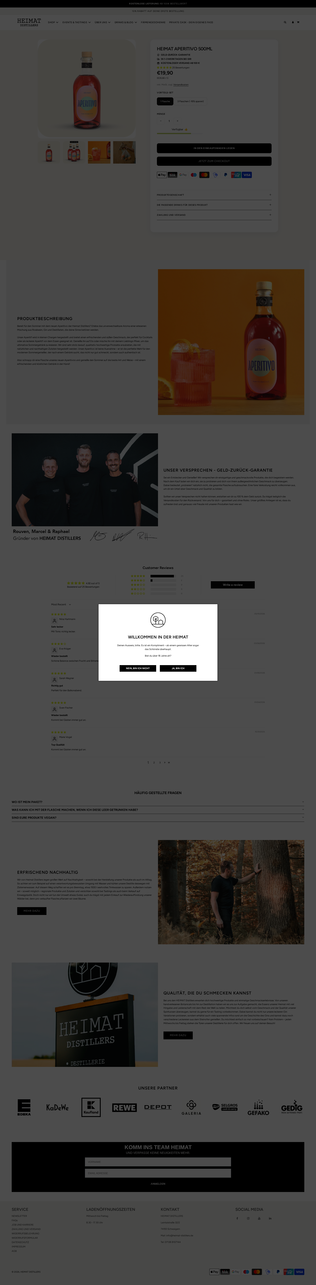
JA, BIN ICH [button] (178, 668)
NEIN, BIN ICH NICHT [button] (138, 668)
